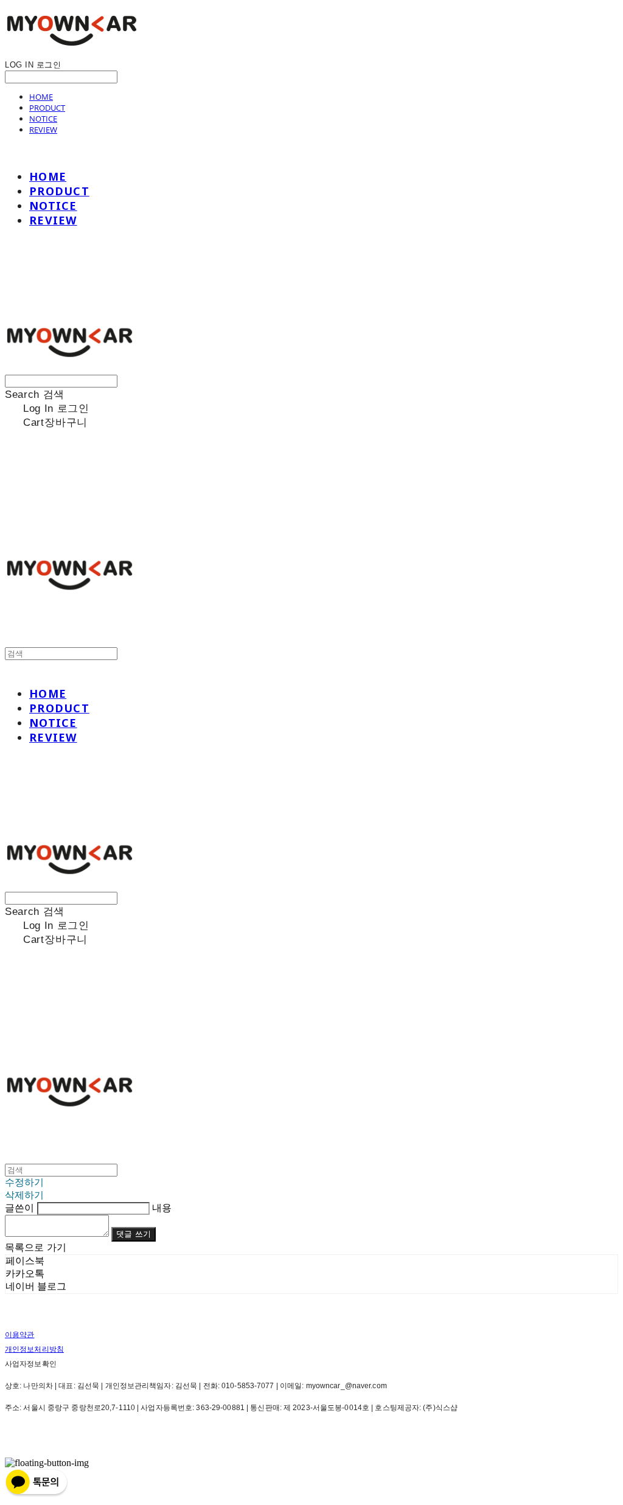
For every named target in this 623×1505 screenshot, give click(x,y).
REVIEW (43, 129)
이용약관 (19, 1334)
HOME (41, 96)
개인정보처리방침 (34, 1349)
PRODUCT (47, 107)
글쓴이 (19, 1208)
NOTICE (43, 118)
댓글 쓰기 (133, 1234)
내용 (162, 1208)
